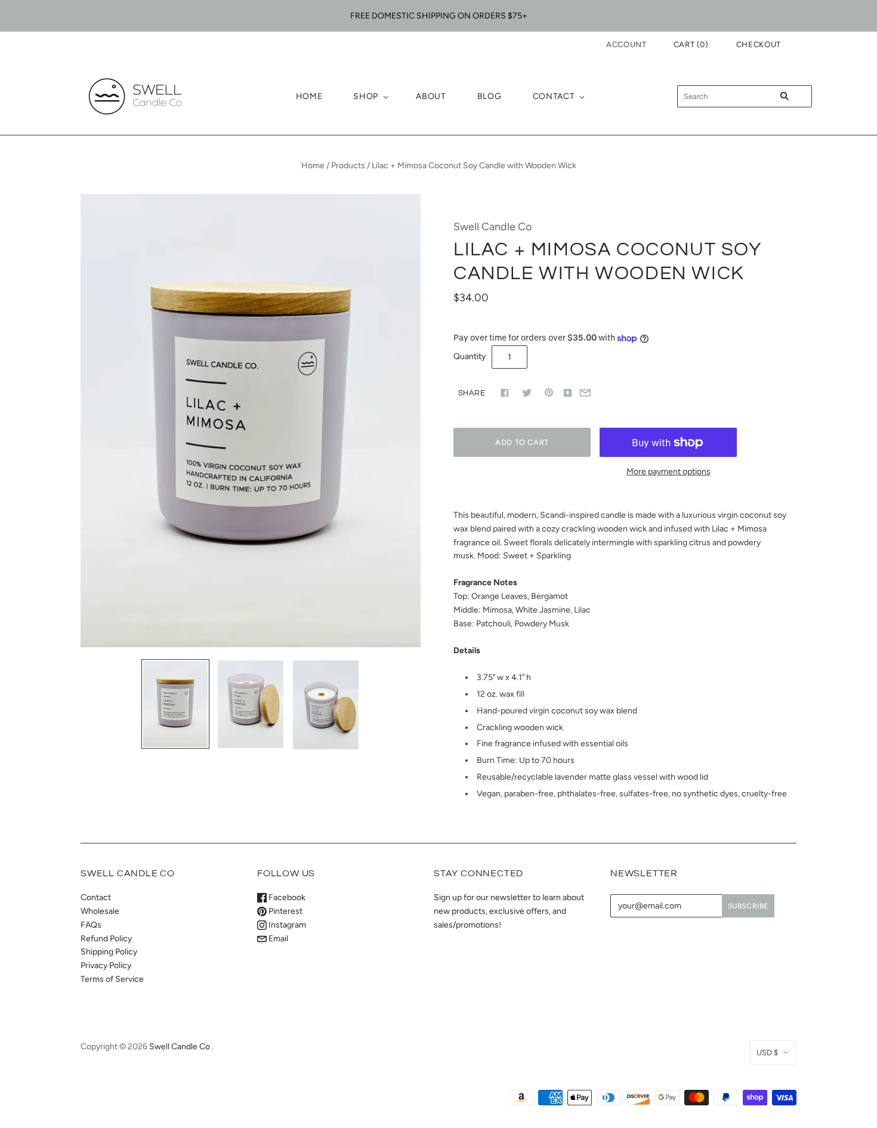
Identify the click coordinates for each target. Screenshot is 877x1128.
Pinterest (284, 911)
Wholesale (100, 911)
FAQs (91, 925)
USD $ (767, 1052)
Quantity (469, 356)
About (431, 96)
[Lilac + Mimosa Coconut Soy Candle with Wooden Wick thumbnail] (175, 704)
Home (309, 96)
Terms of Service (112, 979)
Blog (489, 96)
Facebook (286, 897)
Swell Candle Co (492, 226)
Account (626, 44)
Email (277, 939)
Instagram (286, 925)
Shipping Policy (109, 952)
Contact (554, 96)
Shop (365, 96)
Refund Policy (106, 939)
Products (348, 165)
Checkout (758, 44)
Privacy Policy (106, 965)
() (691, 44)
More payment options (668, 471)
